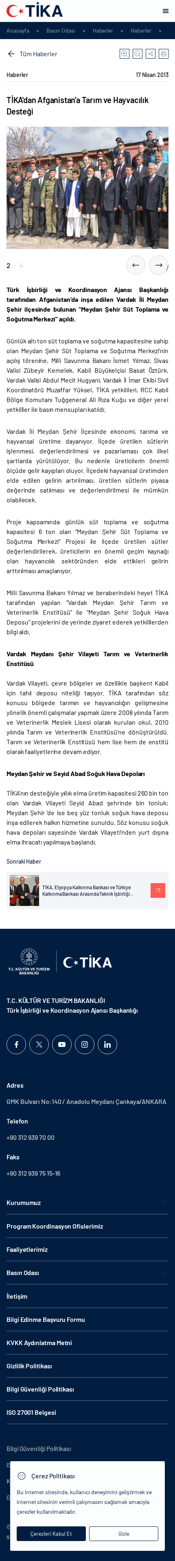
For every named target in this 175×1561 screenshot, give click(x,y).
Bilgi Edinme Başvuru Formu (46, 1319)
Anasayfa (18, 30)
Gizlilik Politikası (29, 1366)
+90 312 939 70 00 (31, 1137)
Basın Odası (60, 30)
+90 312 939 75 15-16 (33, 1173)
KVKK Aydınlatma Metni (39, 1342)
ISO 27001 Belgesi (31, 1412)
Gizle (123, 1533)
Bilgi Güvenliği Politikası (40, 1389)
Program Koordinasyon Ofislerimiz (55, 1226)
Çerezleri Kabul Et (51, 1533)
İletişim (17, 1296)
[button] (136, 265)
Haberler (103, 30)
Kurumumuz (24, 1202)
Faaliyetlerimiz (27, 1249)
